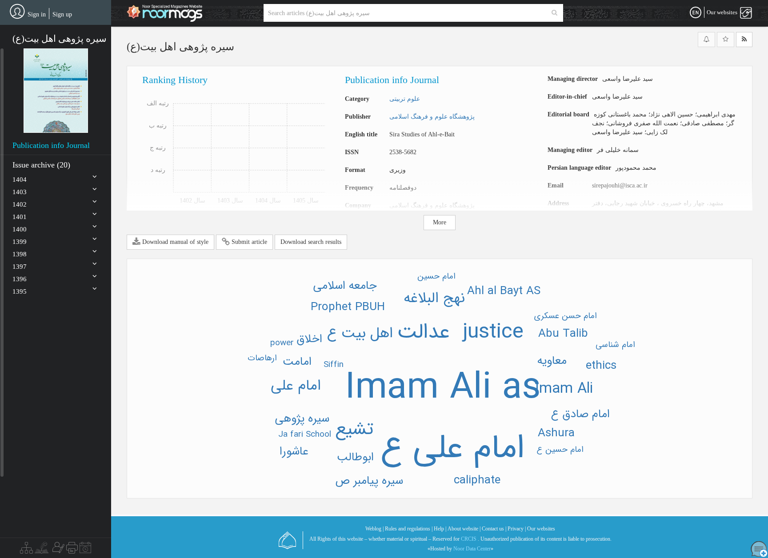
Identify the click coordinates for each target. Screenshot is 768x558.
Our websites (541, 529)
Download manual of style (174, 242)
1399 (19, 241)
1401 (19, 216)
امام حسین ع (560, 449)
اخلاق (309, 339)
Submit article (248, 242)
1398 (19, 254)
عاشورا (294, 451)
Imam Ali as (442, 388)
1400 (19, 229)
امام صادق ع (580, 414)
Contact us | (494, 529)
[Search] (554, 13)
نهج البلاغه (434, 298)
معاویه (552, 361)
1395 (19, 291)
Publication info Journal (51, 145)
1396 (19, 279)
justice (493, 332)
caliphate (477, 480)
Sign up (62, 14)
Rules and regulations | (408, 529)
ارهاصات (262, 358)
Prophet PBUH (348, 307)
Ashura (556, 433)
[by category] (26, 550)
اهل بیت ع (360, 333)
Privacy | (517, 529)
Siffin (334, 364)
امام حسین (436, 276)
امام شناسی (615, 344)
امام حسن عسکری (565, 316)
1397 (19, 266)
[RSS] (744, 39)
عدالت (423, 332)
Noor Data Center (472, 549)
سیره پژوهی (302, 419)
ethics (601, 366)
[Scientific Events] (85, 550)
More (439, 222)
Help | (440, 529)
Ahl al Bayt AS (503, 291)
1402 (19, 204)
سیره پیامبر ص (369, 481)
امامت (297, 362)
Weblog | (374, 529)
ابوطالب (355, 457)
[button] (56, 90)
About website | (464, 529)
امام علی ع (452, 448)
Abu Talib (563, 334)
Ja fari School (304, 434)
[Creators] (57, 550)
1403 (19, 191)
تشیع (354, 429)
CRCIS (468, 539)
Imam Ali (564, 389)
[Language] (695, 13)
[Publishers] (72, 550)
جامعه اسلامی (345, 286)
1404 (19, 179)
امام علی (296, 386)
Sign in (37, 14)
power (282, 343)
